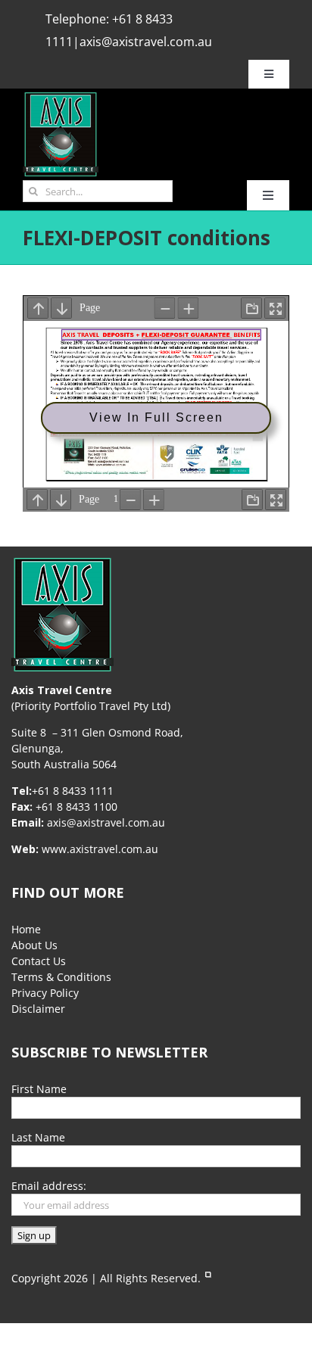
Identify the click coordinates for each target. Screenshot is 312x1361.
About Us (34, 945)
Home (26, 929)
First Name (39, 1089)
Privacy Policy (45, 993)
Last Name (38, 1137)
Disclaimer (38, 1008)
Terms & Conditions (61, 977)
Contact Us (38, 961)
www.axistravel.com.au (100, 849)
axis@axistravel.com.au (146, 41)
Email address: (48, 1186)
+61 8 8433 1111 (73, 790)
